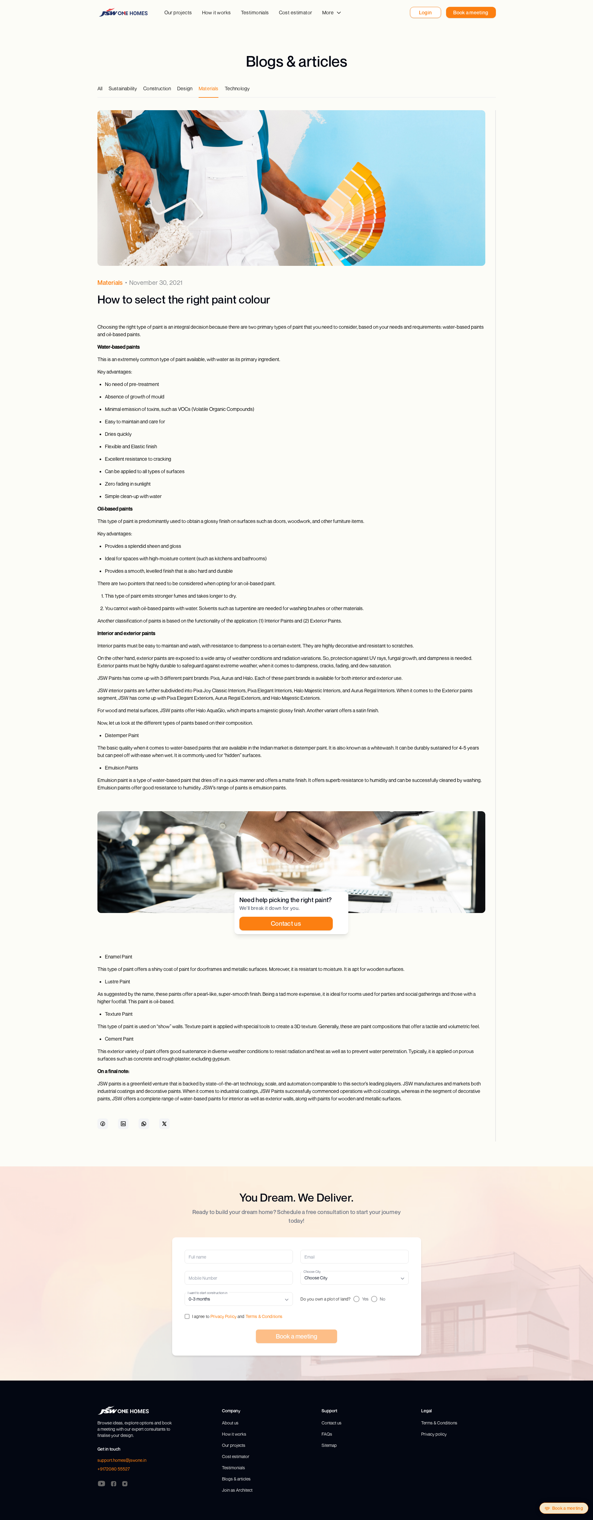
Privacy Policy (223, 1316)
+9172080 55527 (113, 1468)
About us (230, 1422)
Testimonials (255, 12)
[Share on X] (164, 1123)
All (99, 88)
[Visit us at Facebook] (114, 1483)
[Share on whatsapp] (144, 1123)
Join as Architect (237, 1490)
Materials (208, 88)
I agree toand (237, 1316)
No (382, 1298)
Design (184, 88)
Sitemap (329, 1445)
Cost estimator (295, 12)
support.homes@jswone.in (121, 1460)
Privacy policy (434, 1434)
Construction (157, 88)
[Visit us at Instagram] (125, 1483)
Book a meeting (567, 1508)
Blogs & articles (236, 1478)
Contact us (331, 1422)
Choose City (312, 1271)
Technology (237, 88)
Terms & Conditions (264, 1316)
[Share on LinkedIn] (123, 1123)
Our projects (178, 12)
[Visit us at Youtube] (101, 1484)
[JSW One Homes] (123, 12)
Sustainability (123, 88)
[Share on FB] (102, 1123)
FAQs (327, 1434)
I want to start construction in (207, 1293)
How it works (216, 12)
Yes (365, 1298)
